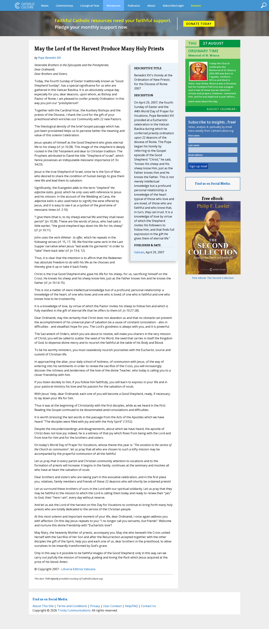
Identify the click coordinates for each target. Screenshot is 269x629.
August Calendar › (222, 109)
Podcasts (134, 5)
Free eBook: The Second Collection (213, 278)
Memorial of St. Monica (203, 55)
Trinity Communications (74, 610)
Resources (113, 5)
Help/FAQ (131, 606)
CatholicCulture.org (25, 5)
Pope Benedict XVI (49, 58)
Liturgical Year (89, 5)
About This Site (43, 606)
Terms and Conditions (72, 606)
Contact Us (148, 606)
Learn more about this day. (203, 101)
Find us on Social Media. (212, 183)
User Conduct (112, 606)
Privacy (95, 606)
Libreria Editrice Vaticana (78, 569)
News (44, 5)
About (151, 5)
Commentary (64, 5)
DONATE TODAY (199, 24)
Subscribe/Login (173, 5)
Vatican (139, 252)
